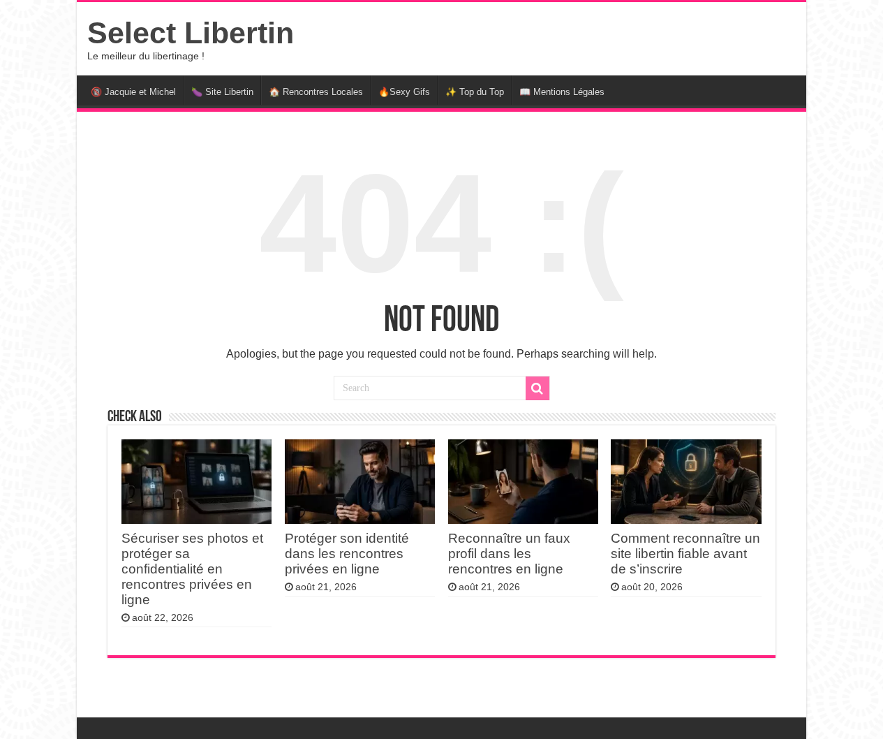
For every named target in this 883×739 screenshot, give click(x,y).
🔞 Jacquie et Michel (133, 92)
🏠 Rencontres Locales (316, 92)
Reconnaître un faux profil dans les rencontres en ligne (509, 553)
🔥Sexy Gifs (404, 92)
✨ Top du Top (474, 92)
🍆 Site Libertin (222, 92)
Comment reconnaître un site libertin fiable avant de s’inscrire (685, 553)
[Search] (537, 388)
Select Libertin (190, 33)
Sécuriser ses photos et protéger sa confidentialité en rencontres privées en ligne (192, 569)
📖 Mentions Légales (561, 92)
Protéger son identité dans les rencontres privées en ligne (347, 553)
